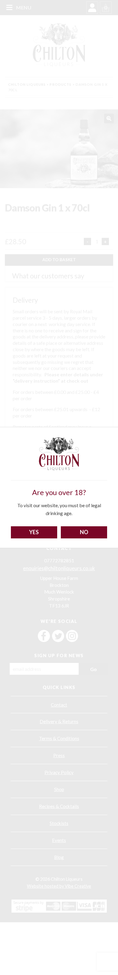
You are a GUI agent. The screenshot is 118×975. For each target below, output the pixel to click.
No (84, 532)
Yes (34, 532)
